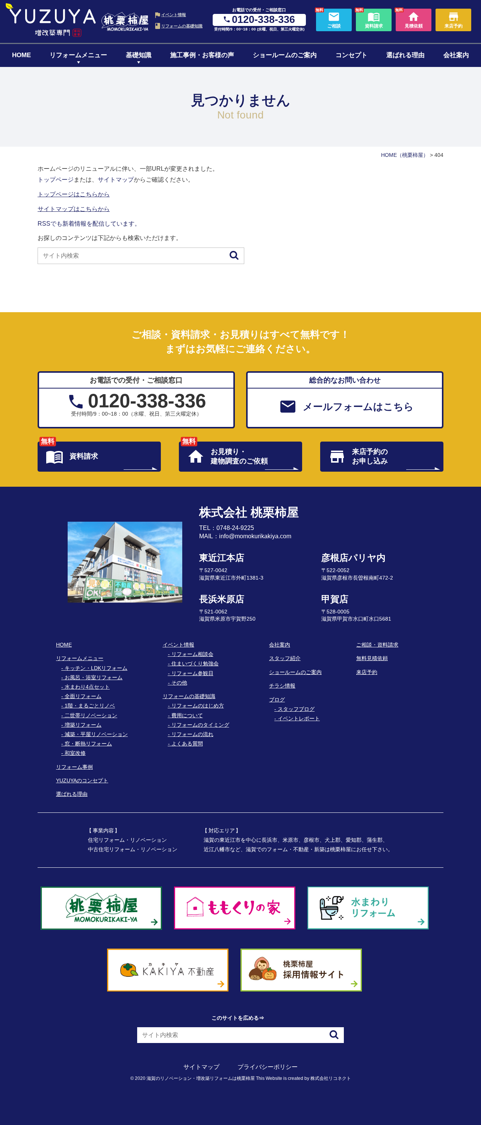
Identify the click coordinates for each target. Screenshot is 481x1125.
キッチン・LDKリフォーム (96, 668)
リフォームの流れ (192, 734)
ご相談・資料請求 (377, 645)
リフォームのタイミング (200, 725)
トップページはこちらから (74, 194)
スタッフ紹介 (285, 658)
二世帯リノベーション (91, 715)
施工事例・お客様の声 (202, 55)
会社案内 (456, 55)
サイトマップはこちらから (74, 209)
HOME (21, 55)
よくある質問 (187, 744)
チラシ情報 (282, 686)
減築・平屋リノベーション (96, 734)
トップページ (56, 179)
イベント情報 (173, 14)
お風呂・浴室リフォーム (94, 677)
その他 (179, 683)
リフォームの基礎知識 (182, 26)
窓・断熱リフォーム (88, 744)
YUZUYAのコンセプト (82, 780)
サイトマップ (116, 179)
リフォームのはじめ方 (197, 706)
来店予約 (366, 672)
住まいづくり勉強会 (195, 663)
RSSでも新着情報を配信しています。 (89, 223)
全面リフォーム (83, 696)
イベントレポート (299, 718)
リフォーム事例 (74, 767)
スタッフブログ (296, 709)
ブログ (277, 700)
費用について (187, 715)
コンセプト (352, 55)
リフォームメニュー (78, 55)
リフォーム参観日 (192, 673)
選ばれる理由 (405, 55)
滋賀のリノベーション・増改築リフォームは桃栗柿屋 (201, 1078)
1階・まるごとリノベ (90, 706)
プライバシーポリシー (267, 1067)
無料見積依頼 (372, 658)
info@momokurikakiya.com (255, 536)
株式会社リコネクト (330, 1078)
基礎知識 (138, 55)
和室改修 (75, 753)
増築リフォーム (83, 725)
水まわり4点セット (87, 687)
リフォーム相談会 (192, 654)
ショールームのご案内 (285, 55)
